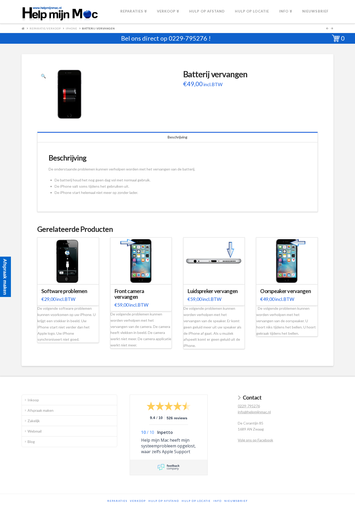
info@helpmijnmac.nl (254, 412)
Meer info (70, 277)
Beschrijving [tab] (177, 137)
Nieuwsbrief (236, 500)
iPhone (71, 28)
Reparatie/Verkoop (45, 28)
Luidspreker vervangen (212, 291)
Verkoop (138, 500)
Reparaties (117, 500)
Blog (31, 441)
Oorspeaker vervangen (285, 291)
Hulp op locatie (196, 500)
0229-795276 (188, 38)
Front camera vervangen (129, 294)
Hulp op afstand (163, 500)
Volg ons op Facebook (255, 440)
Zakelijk (34, 421)
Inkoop (33, 400)
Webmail (35, 431)
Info (217, 500)
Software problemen (64, 291)
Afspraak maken (41, 410)
